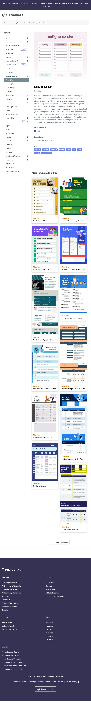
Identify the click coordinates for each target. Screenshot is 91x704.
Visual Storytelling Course (12, 629)
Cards (8, 68)
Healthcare (9, 53)
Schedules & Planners (13, 156)
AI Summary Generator (11, 593)
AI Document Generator (12, 586)
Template (5, 610)
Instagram (50, 626)
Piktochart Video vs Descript (14, 669)
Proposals (9, 145)
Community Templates (55, 596)
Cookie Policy (44, 681)
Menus (8, 129)
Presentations (10, 141)
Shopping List (12, 84)
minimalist (54, 149)
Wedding (11, 88)
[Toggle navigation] (87, 15)
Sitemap (16, 681)
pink (74, 149)
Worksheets (10, 167)
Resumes (9, 152)
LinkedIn (49, 639)
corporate (45, 149)
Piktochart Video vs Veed (12, 662)
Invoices (8, 122)
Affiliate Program (52, 593)
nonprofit (61, 149)
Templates (17, 23)
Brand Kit (6, 599)
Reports (8, 148)
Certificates (9, 72)
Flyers (8, 110)
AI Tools (5, 596)
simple (79, 149)
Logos (8, 126)
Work (10, 91)
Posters (8, 137)
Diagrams (9, 99)
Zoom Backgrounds (12, 171)
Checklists (26, 23)
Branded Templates (10, 603)
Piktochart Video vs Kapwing (14, 666)
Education (9, 103)
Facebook (50, 622)
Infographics (10, 118)
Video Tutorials (8, 626)
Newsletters (10, 133)
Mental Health (10, 49)
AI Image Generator (10, 589)
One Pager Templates (13, 46)
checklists (38, 149)
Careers (49, 586)
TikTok (48, 629)
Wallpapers (10, 164)
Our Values (50, 582)
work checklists (46, 153)
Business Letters (11, 65)
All (6, 38)
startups (37, 153)
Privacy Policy (71, 681)
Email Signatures (11, 107)
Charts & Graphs (11, 76)
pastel (68, 149)
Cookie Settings (29, 681)
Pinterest (49, 636)
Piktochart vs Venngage (11, 659)
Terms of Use (57, 681)
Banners (8, 57)
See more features (9, 606)
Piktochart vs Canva (10, 652)
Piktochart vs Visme (10, 655)
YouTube (49, 633)
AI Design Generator (10, 582)
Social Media (10, 160)
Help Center (7, 622)
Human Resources (12, 114)
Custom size (10, 95)
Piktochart (7, 23)
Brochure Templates (12, 61)
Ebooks (8, 42)
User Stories (51, 589)
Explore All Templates (59, 542)
